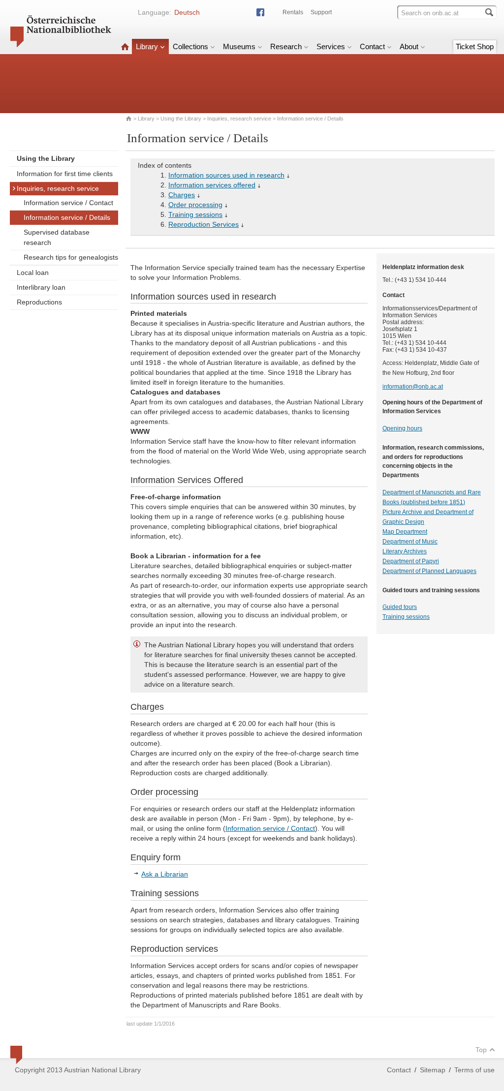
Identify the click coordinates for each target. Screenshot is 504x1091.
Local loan (33, 272)
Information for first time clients (65, 174)
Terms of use (474, 1070)
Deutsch (187, 12)
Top (481, 1050)
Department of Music (410, 541)
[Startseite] (125, 46)
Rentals (293, 12)
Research (286, 46)
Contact (372, 46)
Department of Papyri (410, 561)
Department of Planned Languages (429, 571)
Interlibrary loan (41, 287)
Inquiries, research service (239, 118)
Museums (239, 46)
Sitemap (432, 1070)
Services (330, 46)
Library (147, 46)
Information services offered (211, 185)
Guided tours (399, 607)
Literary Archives (404, 551)
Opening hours (402, 428)
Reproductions (39, 302)
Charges (181, 195)
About (409, 46)
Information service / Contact (68, 203)
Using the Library (180, 118)
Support (321, 12)
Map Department (404, 531)
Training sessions (195, 214)
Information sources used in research (226, 175)
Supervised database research (57, 237)
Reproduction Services (203, 224)
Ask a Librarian (164, 874)
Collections (190, 46)
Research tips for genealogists (71, 257)
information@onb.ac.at (412, 386)
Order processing (195, 205)
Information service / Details (67, 217)
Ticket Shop (475, 46)
